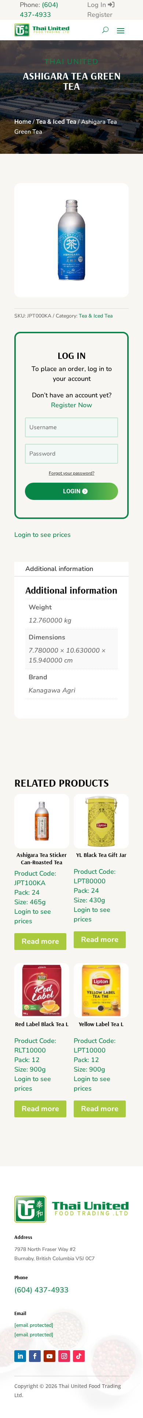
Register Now (71, 405)
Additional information (59, 568)
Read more (40, 941)
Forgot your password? (71, 473)
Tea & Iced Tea (56, 121)
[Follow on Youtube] (49, 1356)
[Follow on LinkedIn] (20, 1356)
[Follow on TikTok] (79, 1356)
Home (22, 121)
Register (100, 14)
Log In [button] (97, 4)
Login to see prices (42, 534)
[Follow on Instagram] (64, 1356)
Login (71, 491)
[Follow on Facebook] (35, 1356)
